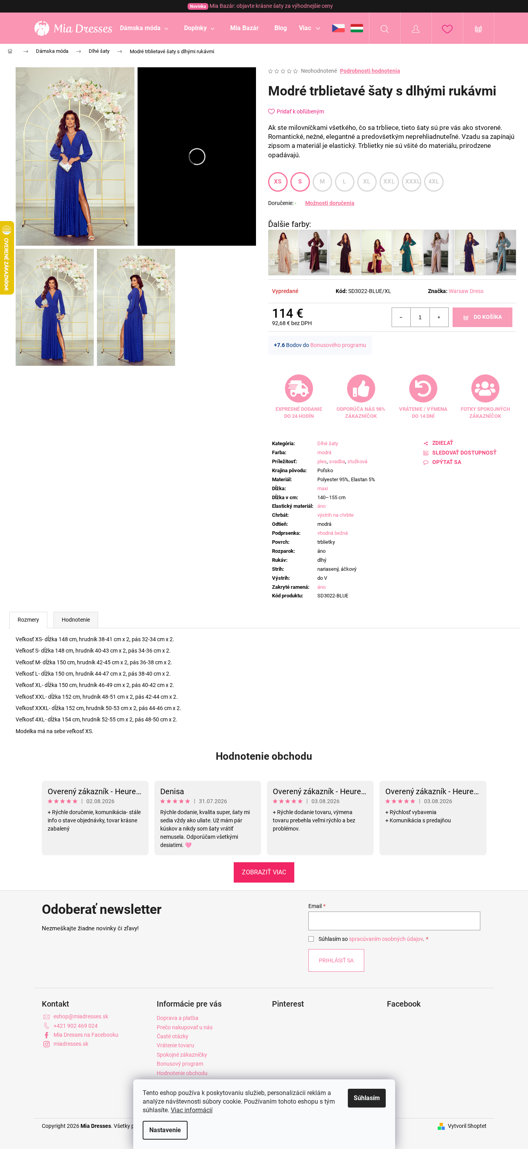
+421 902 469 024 (76, 1026)
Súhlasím (367, 1098)
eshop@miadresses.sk (81, 1016)
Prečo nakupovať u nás (185, 1027)
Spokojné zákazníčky (182, 1055)
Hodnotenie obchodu (264, 756)
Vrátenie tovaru (175, 1045)
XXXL (413, 181)
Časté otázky (172, 1036)
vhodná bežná (332, 533)
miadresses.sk (71, 1044)
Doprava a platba (178, 1018)
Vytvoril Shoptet (467, 1126)
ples (322, 461)
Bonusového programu (338, 345)
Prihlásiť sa (336, 960)
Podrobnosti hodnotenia (370, 71)
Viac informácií (192, 1110)
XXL (389, 181)
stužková (357, 461)
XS (278, 181)
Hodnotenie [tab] (76, 620)
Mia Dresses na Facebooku (86, 1035)
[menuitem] (144, 28)
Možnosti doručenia (329, 203)
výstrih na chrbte (335, 515)
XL (366, 181)
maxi (322, 488)
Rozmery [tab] (28, 620)
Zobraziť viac (264, 872)
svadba (337, 461)
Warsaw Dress (466, 291)
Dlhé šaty (327, 443)
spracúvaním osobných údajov (386, 939)
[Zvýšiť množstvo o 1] (439, 317)
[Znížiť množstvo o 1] (401, 317)
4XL (433, 181)
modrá (324, 452)
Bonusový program (180, 1064)
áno (321, 506)
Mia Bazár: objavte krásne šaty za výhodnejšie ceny (261, 6)
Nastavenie (165, 1130)
